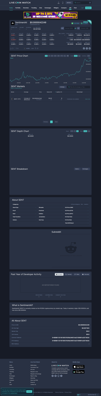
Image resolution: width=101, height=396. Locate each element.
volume (21, 27)
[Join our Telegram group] (53, 376)
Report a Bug (34, 376)
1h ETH (13, 42)
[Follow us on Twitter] (55, 376)
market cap (14, 27)
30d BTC (36, 38)
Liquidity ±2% (69, 42)
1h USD (13, 33)
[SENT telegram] (89, 48)
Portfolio (11, 367)
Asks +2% (87, 42)
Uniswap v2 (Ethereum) (27, 99)
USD (69, 2)
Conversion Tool (34, 367)
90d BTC (44, 38)
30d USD (36, 33)
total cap (87, 33)
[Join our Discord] (58, 376)
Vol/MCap (28, 27)
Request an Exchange (36, 373)
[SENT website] (84, 48)
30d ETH (36, 42)
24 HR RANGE (70, 38)
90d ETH (44, 42)
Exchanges (85, 169)
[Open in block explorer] (37, 48)
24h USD (21, 33)
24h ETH (21, 42)
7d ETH (28, 42)
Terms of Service (59, 392)
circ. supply (62, 33)
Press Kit (33, 382)
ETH (19, 99)
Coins (10, 365)
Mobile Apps (34, 365)
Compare (11, 380)
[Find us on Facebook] (61, 376)
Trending (11, 371)
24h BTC (21, 38)
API (10, 382)
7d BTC (28, 38)
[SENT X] (86, 48)
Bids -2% (79, 42)
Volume (77, 169)
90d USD (44, 33)
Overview (11, 369)
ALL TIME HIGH (36, 27)
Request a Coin (34, 371)
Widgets (11, 378)
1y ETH (51, 42)
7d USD (28, 33)
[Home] (61, 365)
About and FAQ (34, 380)
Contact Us (33, 384)
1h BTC (13, 38)
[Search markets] (68, 87)
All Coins (33, 369)
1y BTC (51, 38)
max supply (78, 33)
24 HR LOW (78, 38)
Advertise (33, 378)
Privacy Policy (68, 392)
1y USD (51, 33)
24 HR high (87, 38)
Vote (10, 373)
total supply (69, 33)
